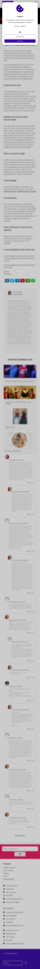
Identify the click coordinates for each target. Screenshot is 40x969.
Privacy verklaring (20, 26)
